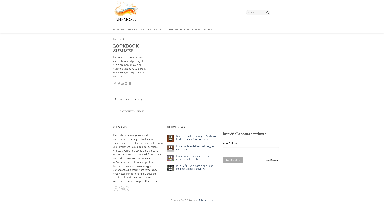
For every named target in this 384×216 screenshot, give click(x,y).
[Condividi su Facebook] (115, 83)
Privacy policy (206, 200)
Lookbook (118, 39)
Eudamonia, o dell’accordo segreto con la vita (196, 148)
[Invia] (267, 12)
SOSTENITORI (171, 29)
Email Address (230, 143)
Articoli (184, 29)
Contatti (208, 29)
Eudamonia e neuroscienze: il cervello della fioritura (192, 157)
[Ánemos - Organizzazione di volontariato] (128, 12)
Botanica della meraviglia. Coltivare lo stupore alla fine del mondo (196, 138)
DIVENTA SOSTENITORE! (152, 29)
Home (116, 29)
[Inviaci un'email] (126, 188)
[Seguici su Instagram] (121, 188)
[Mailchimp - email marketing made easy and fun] (272, 160)
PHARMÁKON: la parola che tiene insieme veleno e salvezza (194, 167)
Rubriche (196, 29)
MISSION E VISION (129, 29)
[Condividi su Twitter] (119, 83)
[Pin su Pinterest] (126, 83)
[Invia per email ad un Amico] (122, 83)
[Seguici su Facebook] (116, 188)
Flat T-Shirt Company (130, 99)
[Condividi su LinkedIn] (130, 83)
